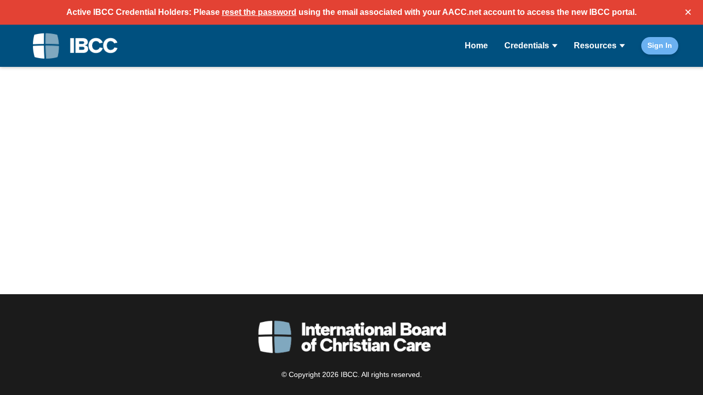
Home (476, 45)
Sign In (659, 45)
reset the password (259, 12)
